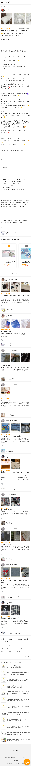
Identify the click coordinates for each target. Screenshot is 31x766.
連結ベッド (3, 651)
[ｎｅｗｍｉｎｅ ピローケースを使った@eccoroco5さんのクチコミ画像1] (6, 18)
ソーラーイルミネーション (18, 651)
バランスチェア (11, 645)
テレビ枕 (9, 651)
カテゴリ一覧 (12, 754)
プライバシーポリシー (21, 757)
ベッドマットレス (20, 645)
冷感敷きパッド (17, 648)
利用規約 (13, 757)
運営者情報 (7, 757)
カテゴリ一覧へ (26, 656)
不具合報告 (15, 760)
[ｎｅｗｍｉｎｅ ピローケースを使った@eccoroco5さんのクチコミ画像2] (19, 18)
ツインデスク (4, 645)
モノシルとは (19, 754)
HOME (15, 751)
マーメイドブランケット (7, 648)
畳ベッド (23, 648)
